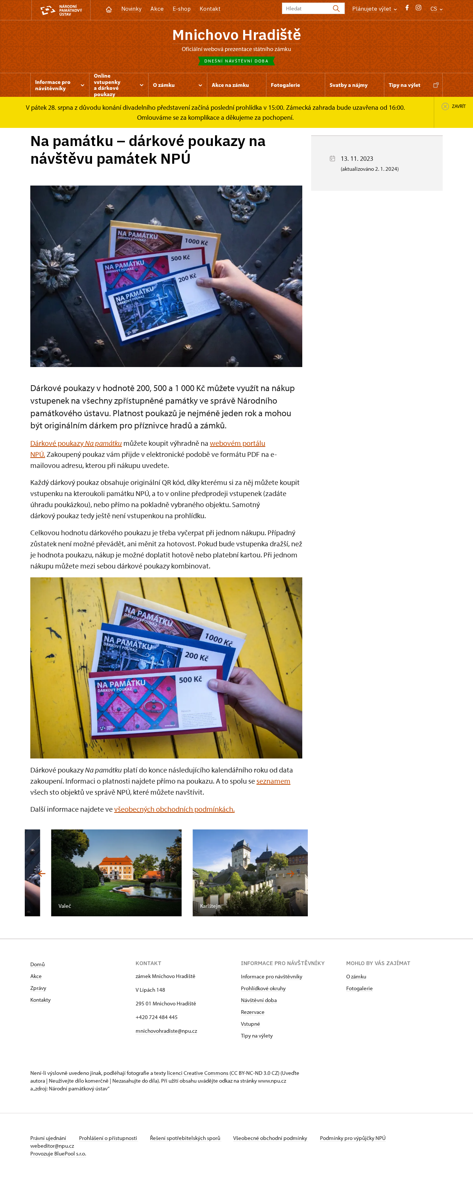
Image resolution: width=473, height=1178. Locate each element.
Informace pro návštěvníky (271, 976)
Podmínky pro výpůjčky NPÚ (353, 1137)
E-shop (182, 8)
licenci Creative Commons (197, 1072)
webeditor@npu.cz (52, 1145)
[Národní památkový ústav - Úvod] (61, 10)
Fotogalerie (359, 988)
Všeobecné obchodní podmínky (270, 1137)
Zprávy (38, 987)
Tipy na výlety (257, 1035)
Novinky (131, 8)
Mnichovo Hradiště (236, 34)
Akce (157, 8)
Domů (37, 964)
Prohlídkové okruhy (263, 988)
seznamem (273, 780)
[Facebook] (407, 9)
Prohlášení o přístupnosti (108, 1137)
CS (435, 8)
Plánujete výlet (372, 8)
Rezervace (253, 1011)
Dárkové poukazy (76, 443)
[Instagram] (418, 9)
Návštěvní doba (259, 1000)
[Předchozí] (42, 874)
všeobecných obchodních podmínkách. (174, 809)
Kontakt (210, 8)
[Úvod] (108, 8)
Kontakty (40, 999)
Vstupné (250, 1023)
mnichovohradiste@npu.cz (166, 1030)
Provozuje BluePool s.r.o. (58, 1153)
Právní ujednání (48, 1137)
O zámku (356, 976)
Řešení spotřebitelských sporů (185, 1137)
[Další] (291, 874)
